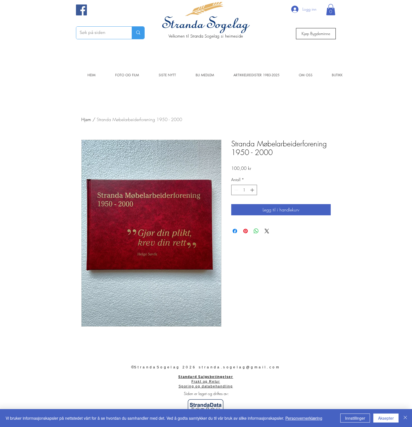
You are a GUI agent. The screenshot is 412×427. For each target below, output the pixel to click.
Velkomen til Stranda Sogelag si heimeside (205, 36)
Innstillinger (355, 418)
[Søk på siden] (138, 33)
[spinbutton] (244, 190)
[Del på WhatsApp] (256, 231)
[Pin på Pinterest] (245, 231)
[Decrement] (235, 190)
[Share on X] (266, 231)
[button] (330, 9)
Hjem (86, 119)
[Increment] (252, 190)
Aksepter (386, 418)
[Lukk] (405, 418)
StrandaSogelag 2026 (165, 367)
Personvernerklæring (303, 418)
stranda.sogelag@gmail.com (239, 367)
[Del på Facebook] (235, 231)
